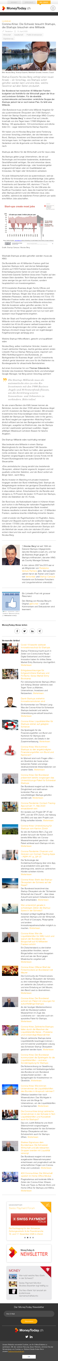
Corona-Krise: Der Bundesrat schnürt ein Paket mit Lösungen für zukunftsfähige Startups (38, 1001)
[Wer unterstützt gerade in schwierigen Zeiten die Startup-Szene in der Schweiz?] (10, 908)
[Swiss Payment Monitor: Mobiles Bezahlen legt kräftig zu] (13, 1284)
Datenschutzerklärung (16, 1351)
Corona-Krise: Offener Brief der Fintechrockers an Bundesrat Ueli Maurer (37, 970)
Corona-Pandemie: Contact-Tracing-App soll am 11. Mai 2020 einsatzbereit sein (38, 806)
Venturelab (30, 576)
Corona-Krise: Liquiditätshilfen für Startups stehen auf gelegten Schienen (37, 724)
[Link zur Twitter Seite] (26, 1337)
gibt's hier (33, 603)
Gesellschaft (18, 35)
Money (14, 2)
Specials (29, 2)
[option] (29, 1219)
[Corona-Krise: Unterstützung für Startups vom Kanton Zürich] (10, 829)
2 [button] (27, 1237)
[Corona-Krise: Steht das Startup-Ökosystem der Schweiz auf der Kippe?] (10, 883)
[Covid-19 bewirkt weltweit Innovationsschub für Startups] (10, 648)
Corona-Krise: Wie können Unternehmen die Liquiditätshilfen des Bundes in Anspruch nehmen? (37, 1088)
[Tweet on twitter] (24, 631)
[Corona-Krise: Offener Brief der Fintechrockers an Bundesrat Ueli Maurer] (10, 970)
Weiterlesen (26, 665)
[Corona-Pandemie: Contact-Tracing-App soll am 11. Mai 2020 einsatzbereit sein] (10, 806)
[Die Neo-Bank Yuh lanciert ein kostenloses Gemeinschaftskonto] (13, 1291)
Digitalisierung (8, 39)
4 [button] (33, 1237)
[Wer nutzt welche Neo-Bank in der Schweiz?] (13, 1276)
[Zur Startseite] (16, 8)
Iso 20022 (44, 2)
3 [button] (30, 1237)
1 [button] (25, 1237)
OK (29, 1357)
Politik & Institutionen (34, 35)
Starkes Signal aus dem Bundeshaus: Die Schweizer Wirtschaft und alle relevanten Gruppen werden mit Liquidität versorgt (35, 1147)
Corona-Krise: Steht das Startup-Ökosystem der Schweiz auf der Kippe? (37, 882)
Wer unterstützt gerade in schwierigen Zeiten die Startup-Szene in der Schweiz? (36, 908)
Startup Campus (47, 576)
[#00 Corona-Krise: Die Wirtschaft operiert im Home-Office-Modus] (10, 1176)
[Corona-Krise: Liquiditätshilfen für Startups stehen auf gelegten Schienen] (10, 724)
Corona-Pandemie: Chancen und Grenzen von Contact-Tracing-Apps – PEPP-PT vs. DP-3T (38, 854)
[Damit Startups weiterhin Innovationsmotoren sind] (10, 702)
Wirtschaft (7, 35)
